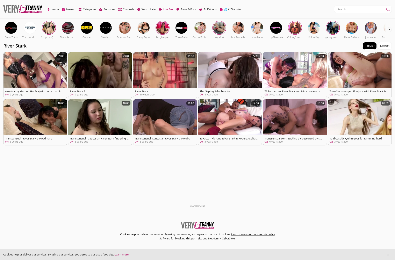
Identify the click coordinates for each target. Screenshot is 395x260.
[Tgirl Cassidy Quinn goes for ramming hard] (360, 122)
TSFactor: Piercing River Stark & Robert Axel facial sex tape (228, 138)
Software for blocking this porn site (181, 238)
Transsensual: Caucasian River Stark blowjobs (162, 138)
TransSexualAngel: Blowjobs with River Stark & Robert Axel (359, 91)
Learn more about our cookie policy (253, 234)
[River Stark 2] (100, 75)
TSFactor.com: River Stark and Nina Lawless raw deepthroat (293, 91)
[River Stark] (165, 75)
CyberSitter (229, 238)
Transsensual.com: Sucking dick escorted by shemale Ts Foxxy (294, 138)
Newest (384, 46)
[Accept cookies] (388, 254)
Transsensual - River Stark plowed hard (28, 138)
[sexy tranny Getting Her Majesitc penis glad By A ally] (35, 75)
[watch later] (8, 57)
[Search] (388, 9)
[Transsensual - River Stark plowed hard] (35, 122)
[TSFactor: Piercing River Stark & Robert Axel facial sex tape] (230, 122)
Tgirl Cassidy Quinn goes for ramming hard (356, 138)
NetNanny (214, 238)
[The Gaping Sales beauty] (230, 75)
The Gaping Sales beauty (215, 91)
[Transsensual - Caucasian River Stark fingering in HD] (100, 122)
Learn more (121, 254)
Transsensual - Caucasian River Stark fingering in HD (98, 138)
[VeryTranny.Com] (22, 9)
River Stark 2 (77, 91)
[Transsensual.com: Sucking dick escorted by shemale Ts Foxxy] (294, 122)
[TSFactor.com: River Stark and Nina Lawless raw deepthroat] (294, 75)
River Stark (141, 91)
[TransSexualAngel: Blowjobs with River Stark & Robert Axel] (360, 75)
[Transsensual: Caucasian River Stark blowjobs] (165, 122)
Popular (369, 46)
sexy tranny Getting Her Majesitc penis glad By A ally (33, 91)
